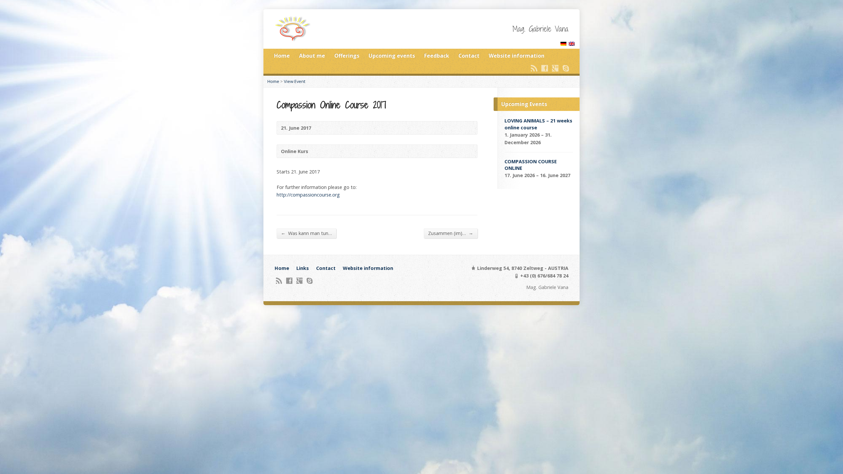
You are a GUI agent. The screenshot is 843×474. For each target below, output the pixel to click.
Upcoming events (391, 55)
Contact (468, 55)
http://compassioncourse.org (308, 195)
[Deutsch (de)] (563, 42)
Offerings (346, 55)
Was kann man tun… (306, 233)
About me (312, 55)
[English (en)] (572, 42)
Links (302, 268)
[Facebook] (544, 68)
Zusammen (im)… (450, 233)
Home (282, 55)
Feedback (436, 55)
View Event (294, 81)
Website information (516, 55)
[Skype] (565, 68)
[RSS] (534, 68)
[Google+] (555, 68)
